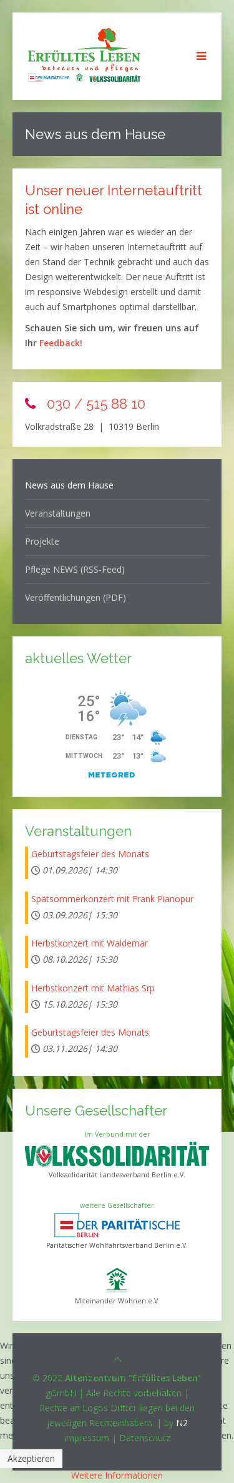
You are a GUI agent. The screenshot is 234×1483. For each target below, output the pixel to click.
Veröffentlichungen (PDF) (75, 597)
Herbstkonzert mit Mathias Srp (93, 988)
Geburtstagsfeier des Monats (90, 854)
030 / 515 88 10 (94, 404)
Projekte (42, 541)
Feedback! (60, 343)
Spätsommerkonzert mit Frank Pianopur (112, 899)
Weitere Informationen (117, 1475)
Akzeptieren (31, 1458)
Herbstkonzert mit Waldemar (89, 943)
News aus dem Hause (69, 485)
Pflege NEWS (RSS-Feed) (75, 569)
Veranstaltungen (57, 513)
